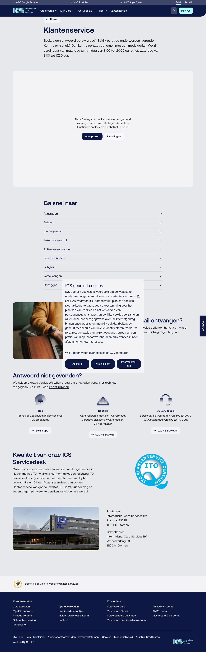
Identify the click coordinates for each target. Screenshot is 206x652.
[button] (203, 326)
